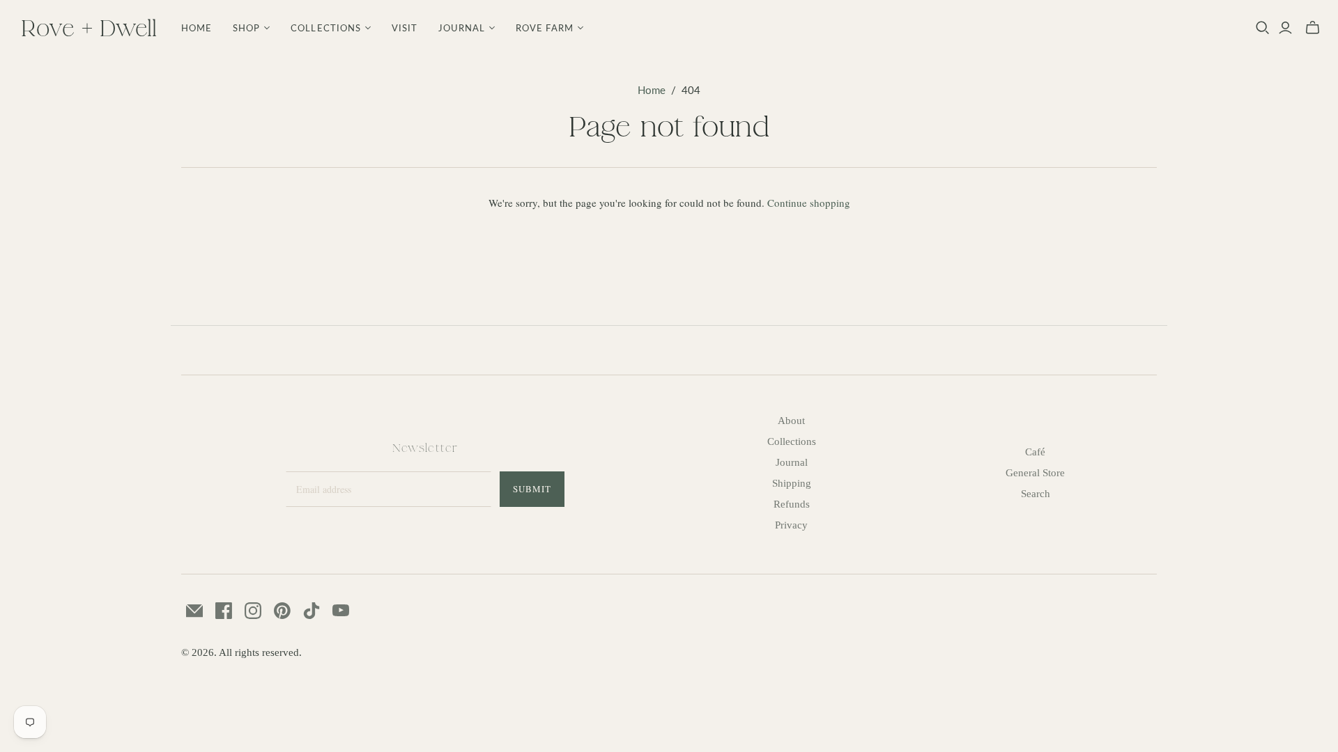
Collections (791, 441)
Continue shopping (808, 203)
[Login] (1285, 28)
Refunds (792, 504)
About (791, 420)
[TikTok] (311, 610)
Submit (532, 489)
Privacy (791, 525)
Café (1035, 451)
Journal (792, 462)
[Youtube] (340, 610)
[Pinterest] (282, 610)
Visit (404, 27)
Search (1035, 493)
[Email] (194, 610)
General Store (1035, 472)
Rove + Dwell (89, 27)
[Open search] (1263, 28)
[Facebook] (223, 610)
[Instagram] (253, 610)
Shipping (791, 483)
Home (196, 27)
